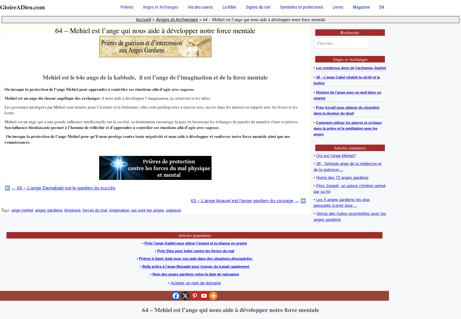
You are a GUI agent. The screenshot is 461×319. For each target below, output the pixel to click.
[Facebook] (176, 296)
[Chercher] (380, 43)
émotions (72, 210)
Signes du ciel (258, 7)
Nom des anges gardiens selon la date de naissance (195, 274)
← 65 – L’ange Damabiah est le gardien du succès (63, 187)
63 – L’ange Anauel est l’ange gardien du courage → (245, 200)
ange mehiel (22, 210)
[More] (213, 296)
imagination (119, 210)
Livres (338, 7)
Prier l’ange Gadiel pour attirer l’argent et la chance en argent (196, 243)
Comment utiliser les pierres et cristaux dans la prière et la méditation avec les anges (348, 128)
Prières (127, 7)
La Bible (229, 7)
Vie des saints (200, 7)
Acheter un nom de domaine (196, 283)
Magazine (361, 7)
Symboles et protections (301, 7)
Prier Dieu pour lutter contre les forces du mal (195, 251)
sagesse (173, 210)
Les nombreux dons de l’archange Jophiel (351, 68)
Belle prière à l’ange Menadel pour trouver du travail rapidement (195, 266)
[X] (185, 296)
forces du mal (95, 210)
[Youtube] (204, 296)
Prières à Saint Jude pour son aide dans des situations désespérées (195, 259)
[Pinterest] (194, 296)
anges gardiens (48, 210)
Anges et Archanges (160, 7)
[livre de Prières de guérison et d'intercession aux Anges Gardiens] (155, 56)
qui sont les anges (147, 210)
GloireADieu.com (22, 7)
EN (381, 7)
